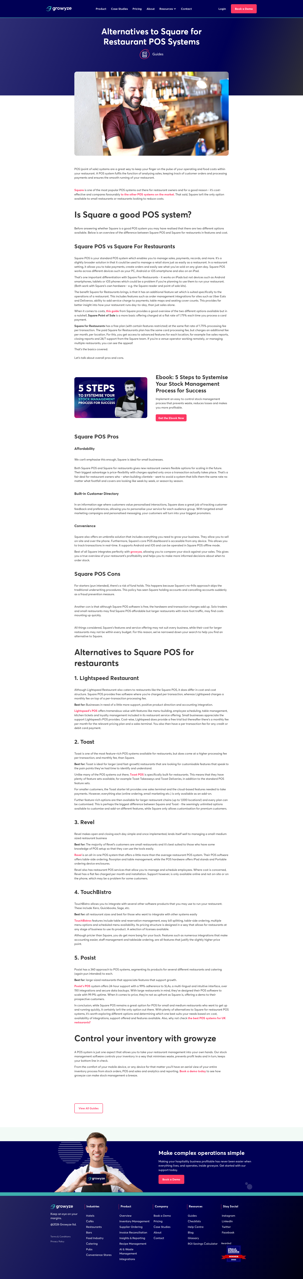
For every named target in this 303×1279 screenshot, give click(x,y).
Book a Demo (171, 1179)
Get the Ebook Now (171, 418)
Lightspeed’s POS (85, 711)
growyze (136, 551)
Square (79, 190)
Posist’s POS (82, 986)
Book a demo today (193, 1071)
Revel (78, 855)
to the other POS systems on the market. (148, 194)
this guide (112, 311)
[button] (167, 9)
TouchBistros (82, 920)
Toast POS (137, 774)
